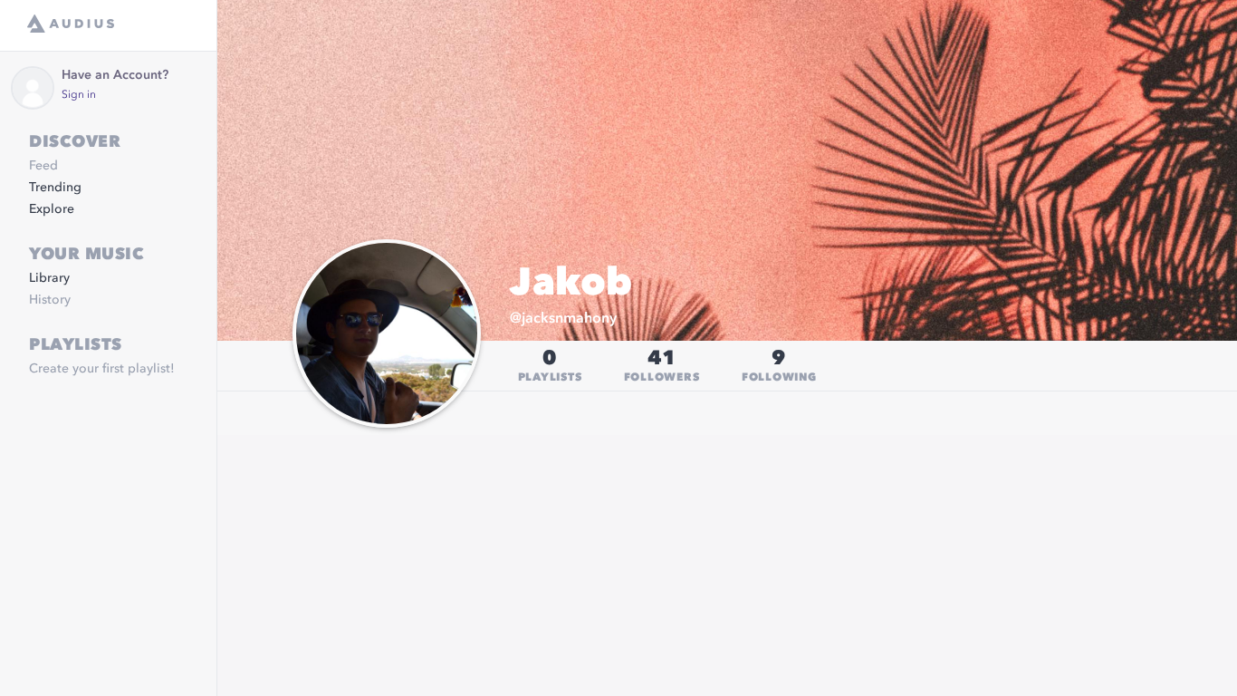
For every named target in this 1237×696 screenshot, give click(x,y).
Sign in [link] (79, 95)
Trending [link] (55, 187)
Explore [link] (51, 209)
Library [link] (49, 278)
